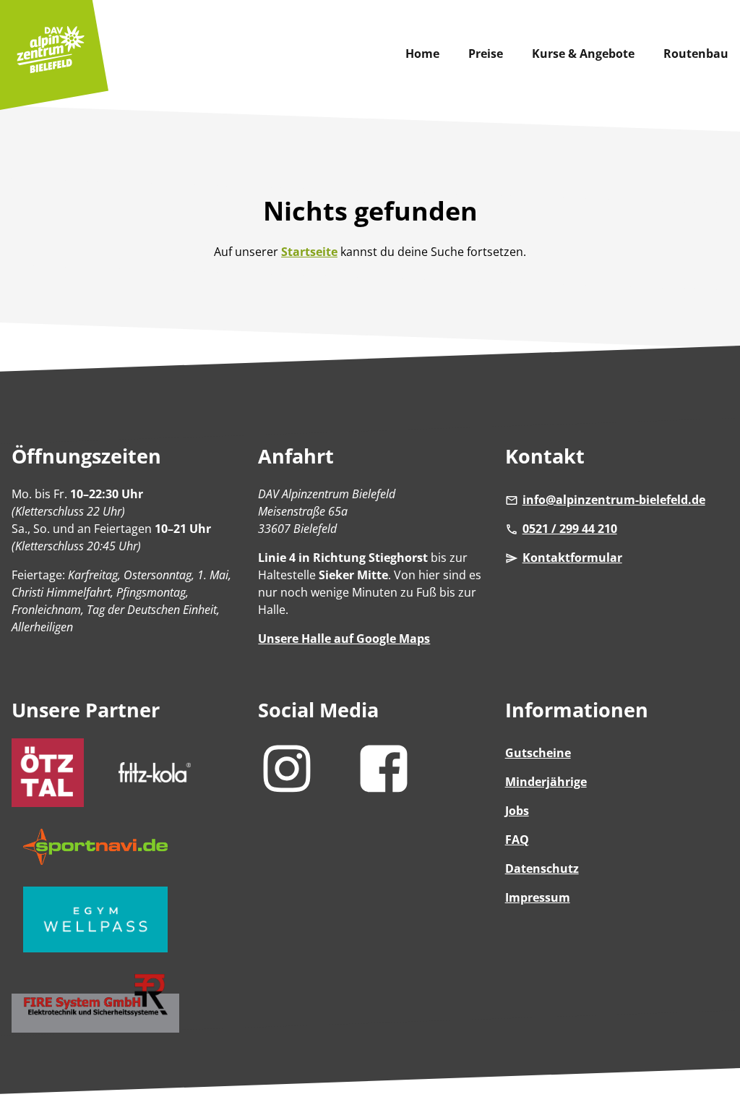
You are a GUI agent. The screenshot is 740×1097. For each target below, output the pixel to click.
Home (422, 53)
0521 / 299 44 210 (569, 529)
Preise (485, 53)
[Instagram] (289, 792)
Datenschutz (542, 868)
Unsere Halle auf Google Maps (344, 638)
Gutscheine (538, 753)
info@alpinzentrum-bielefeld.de (613, 500)
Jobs (517, 811)
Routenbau (695, 53)
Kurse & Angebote (583, 53)
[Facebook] (386, 792)
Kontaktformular (572, 557)
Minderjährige (546, 782)
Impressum (537, 897)
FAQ (517, 840)
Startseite (309, 252)
